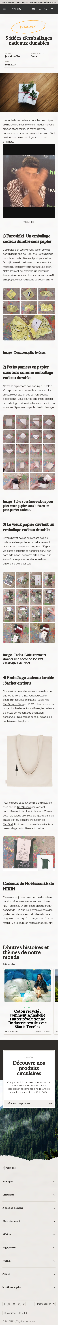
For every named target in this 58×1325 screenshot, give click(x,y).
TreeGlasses (24, 807)
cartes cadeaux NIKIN (41, 922)
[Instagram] (9, 1304)
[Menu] (4, 9)
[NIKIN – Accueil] (8, 1168)
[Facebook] (4, 1304)
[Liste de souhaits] (45, 9)
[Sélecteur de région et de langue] (33, 9)
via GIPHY (29, 221)
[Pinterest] (19, 1304)
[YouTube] (14, 1304)
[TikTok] (24, 1304)
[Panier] (52, 9)
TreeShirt (8, 824)
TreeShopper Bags (13, 704)
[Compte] (39, 9)
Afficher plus (9, 964)
